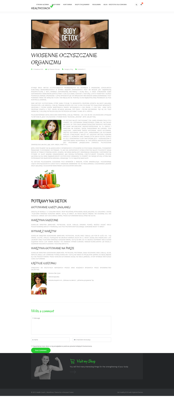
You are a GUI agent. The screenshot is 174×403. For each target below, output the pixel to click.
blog (71, 69)
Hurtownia (67, 4)
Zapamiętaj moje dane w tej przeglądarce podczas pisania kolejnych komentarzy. (62, 346)
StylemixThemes (137, 392)
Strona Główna (42, 4)
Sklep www (56, 4)
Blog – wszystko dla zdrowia (115, 4)
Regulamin (96, 4)
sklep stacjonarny (82, 4)
